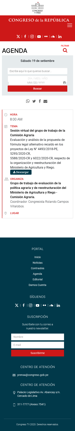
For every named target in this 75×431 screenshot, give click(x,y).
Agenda (37, 273)
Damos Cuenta (37, 285)
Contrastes (37, 268)
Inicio (37, 257)
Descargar (22, 172)
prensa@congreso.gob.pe (32, 374)
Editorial (37, 279)
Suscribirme (38, 353)
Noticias (37, 262)
